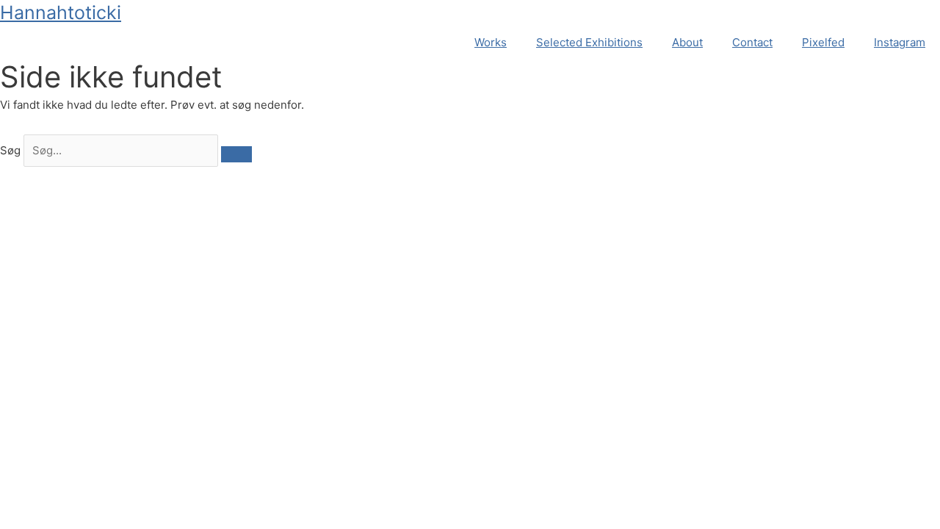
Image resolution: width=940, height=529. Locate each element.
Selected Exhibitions (589, 42)
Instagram (899, 42)
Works (490, 42)
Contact (752, 42)
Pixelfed (823, 42)
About (687, 42)
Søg (10, 150)
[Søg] (236, 154)
